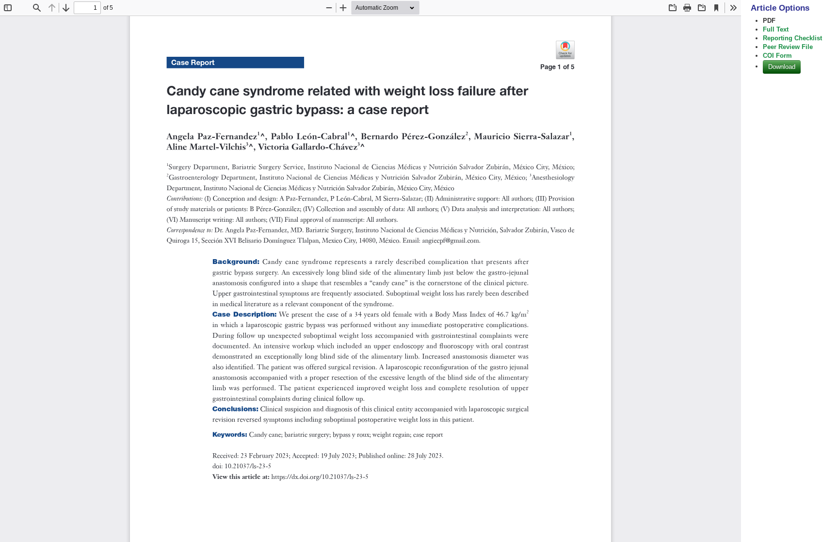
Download (781, 66)
